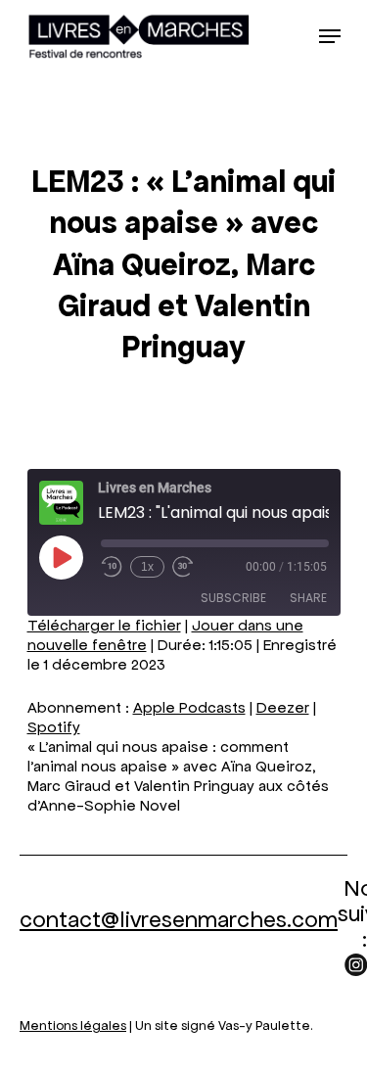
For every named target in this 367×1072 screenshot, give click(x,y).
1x (147, 567)
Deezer (282, 707)
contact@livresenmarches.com (179, 919)
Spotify (53, 727)
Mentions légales (73, 1025)
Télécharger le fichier (104, 625)
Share (308, 597)
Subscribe (233, 597)
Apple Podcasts (189, 707)
